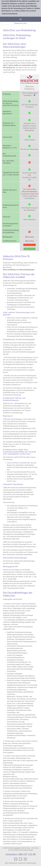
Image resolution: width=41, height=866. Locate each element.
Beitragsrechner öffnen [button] (20, 23)
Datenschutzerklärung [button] (9, 13)
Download (30, 237)
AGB (6, 863)
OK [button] (21, 19)
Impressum (21, 863)
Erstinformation (31, 863)
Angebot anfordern (29, 249)
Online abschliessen (29, 245)
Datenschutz (13, 863)
